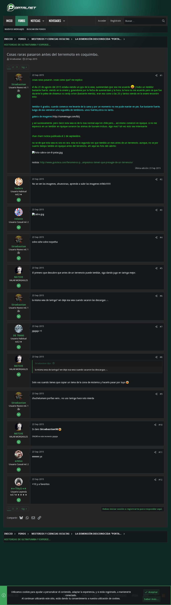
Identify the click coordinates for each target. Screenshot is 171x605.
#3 (161, 210)
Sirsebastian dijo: (43, 363)
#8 (161, 357)
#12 (160, 479)
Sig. (23, 67)
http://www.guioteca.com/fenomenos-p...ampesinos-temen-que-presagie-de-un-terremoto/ (86, 162)
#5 (161, 268)
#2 (161, 179)
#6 (161, 296)
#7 (161, 326)
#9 (161, 394)
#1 (161, 75)
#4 (161, 237)
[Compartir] (156, 75)
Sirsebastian (15, 59)
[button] (43, 21)
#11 (160, 452)
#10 (160, 425)
